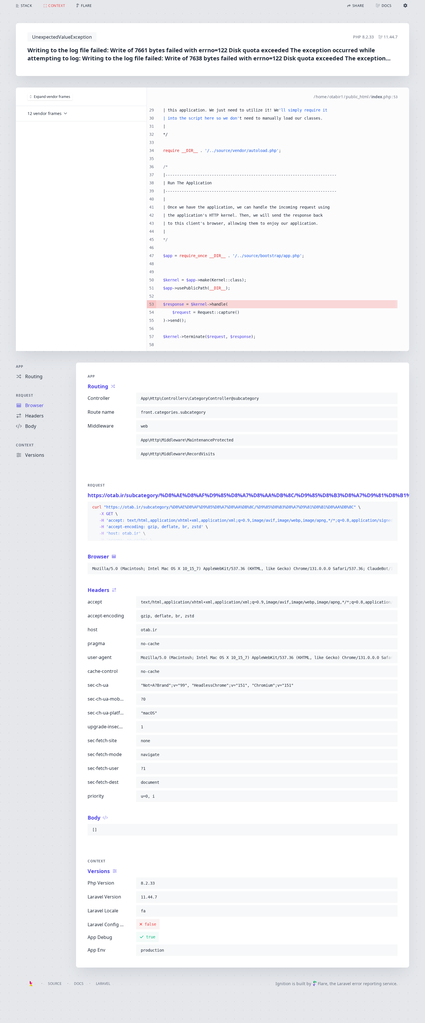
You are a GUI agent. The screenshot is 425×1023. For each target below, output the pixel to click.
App (19, 366)
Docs (79, 983)
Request (24, 395)
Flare (322, 983)
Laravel (103, 983)
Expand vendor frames (52, 96)
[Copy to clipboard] (390, 398)
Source (55, 983)
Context (25, 445)
